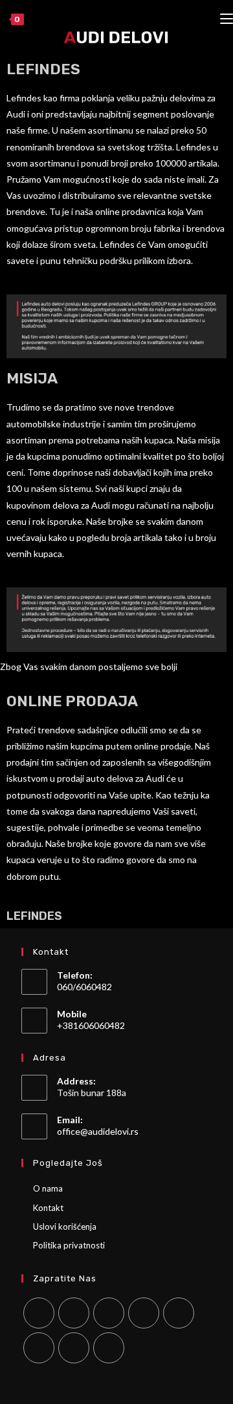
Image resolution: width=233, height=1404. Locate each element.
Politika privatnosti (69, 1245)
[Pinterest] (178, 1312)
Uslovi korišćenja (64, 1226)
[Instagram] (108, 1312)
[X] (38, 1312)
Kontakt (48, 1208)
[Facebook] (73, 1312)
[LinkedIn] (143, 1312)
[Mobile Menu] (226, 19)
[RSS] (108, 1347)
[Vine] (38, 1347)
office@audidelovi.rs (98, 1131)
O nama (48, 1188)
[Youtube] (73, 1347)
